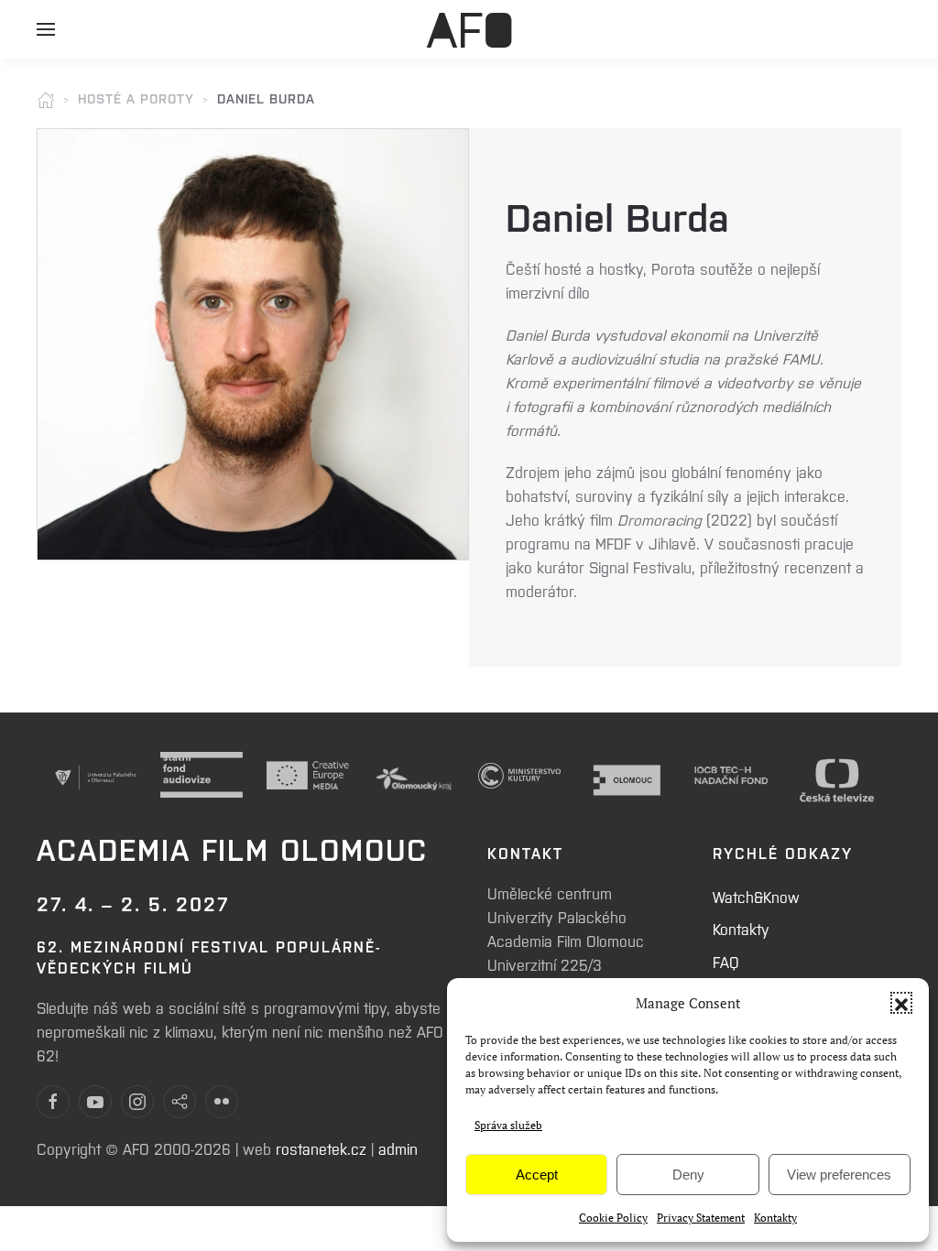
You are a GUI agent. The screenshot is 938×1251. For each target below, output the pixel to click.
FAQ (726, 961)
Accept (537, 1174)
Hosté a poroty (136, 98)
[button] (901, 1003)
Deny (688, 1174)
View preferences (839, 1174)
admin (398, 1148)
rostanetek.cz (321, 1148)
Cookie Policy (613, 1217)
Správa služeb (508, 1125)
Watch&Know (756, 896)
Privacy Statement (701, 1217)
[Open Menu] (46, 36)
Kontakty (775, 1217)
